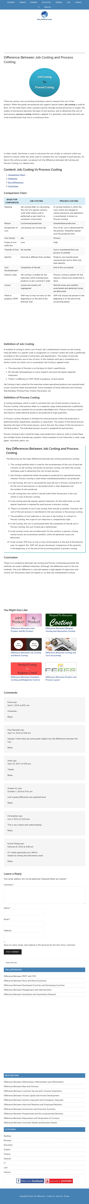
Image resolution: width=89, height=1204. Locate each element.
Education (8, 1145)
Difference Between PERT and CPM (20, 976)
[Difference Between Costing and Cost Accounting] (60, 643)
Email (7, 919)
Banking (7, 1136)
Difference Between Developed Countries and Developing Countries (34, 985)
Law (5, 1167)
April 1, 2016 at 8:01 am (18, 705)
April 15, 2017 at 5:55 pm (19, 763)
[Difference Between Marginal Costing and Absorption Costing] (60, 619)
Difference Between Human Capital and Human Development (31, 1095)
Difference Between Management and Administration (28, 990)
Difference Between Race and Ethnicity (21, 1086)
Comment (9, 884)
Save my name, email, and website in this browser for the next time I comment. (40, 945)
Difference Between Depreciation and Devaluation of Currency (31, 1118)
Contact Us (51, 1196)
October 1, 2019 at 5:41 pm (19, 791)
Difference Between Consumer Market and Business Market (30, 1122)
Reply (10, 717)
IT (5, 1163)
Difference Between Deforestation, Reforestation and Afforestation (34, 1082)
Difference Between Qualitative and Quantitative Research (30, 994)
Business (8, 1140)
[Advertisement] (44, 36)
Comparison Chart (16, 175)
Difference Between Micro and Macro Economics (25, 980)
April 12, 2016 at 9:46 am (19, 733)
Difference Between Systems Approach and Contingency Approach (33, 1100)
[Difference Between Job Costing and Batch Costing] (26, 643)
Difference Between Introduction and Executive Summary (29, 1109)
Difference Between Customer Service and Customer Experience (33, 1091)
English (7, 1149)
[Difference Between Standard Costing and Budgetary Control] (26, 668)
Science (7, 1172)
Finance (7, 1154)
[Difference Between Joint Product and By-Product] (26, 619)
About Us (59, 1196)
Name (7, 908)
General (7, 1158)
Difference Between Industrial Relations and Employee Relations (33, 1104)
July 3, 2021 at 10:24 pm (18, 819)
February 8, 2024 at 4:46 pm (20, 846)
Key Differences (44, 15)
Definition (12, 178)
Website (7, 930)
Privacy (66, 1196)
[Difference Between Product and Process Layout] (60, 668)
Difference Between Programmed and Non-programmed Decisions (33, 1113)
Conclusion (13, 186)
